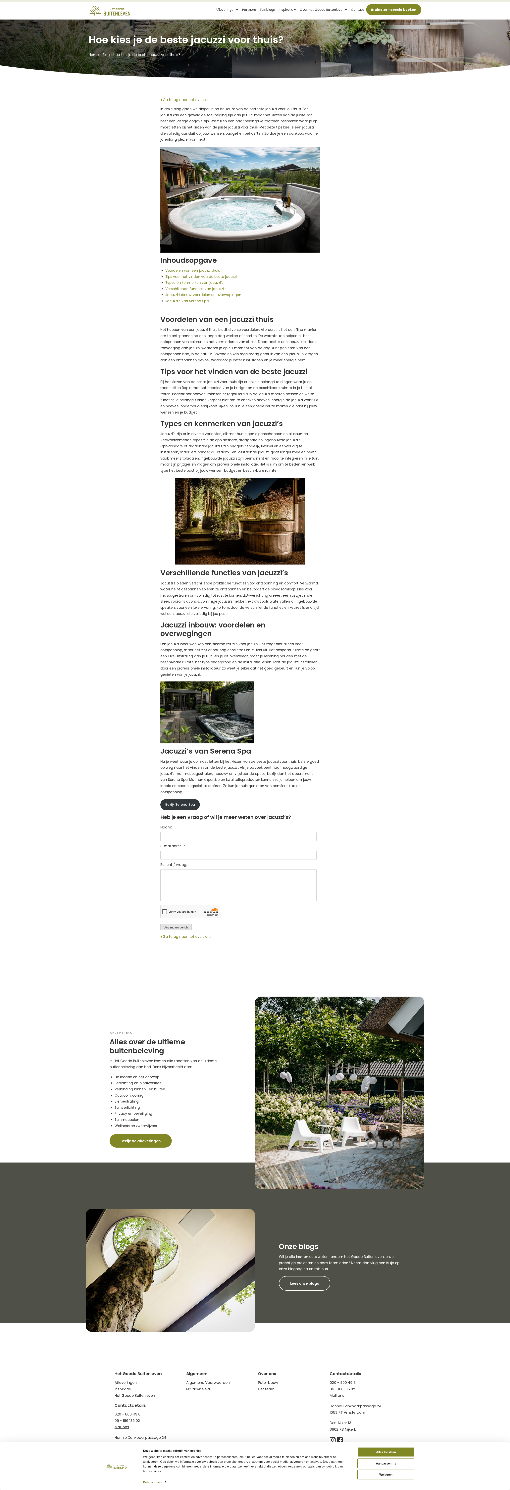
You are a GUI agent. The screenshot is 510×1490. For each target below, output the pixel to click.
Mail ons (122, 1426)
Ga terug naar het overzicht (186, 99)
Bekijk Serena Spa (180, 804)
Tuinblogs (267, 9)
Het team (266, 1389)
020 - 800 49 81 (128, 1414)
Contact (357, 9)
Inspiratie (286, 9)
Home (94, 54)
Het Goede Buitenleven (135, 1395)
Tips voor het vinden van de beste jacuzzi (202, 276)
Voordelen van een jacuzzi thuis (193, 270)
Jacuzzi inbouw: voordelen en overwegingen (203, 294)
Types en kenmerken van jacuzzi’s (195, 282)
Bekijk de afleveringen (141, 1140)
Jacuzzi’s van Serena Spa (187, 301)
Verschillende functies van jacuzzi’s (196, 288)
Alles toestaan (386, 1452)
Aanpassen (383, 1463)
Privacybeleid (198, 1389)
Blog (106, 54)
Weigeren (385, 1474)
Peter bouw (268, 1382)
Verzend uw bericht (176, 927)
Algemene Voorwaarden (208, 1382)
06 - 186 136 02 (127, 1420)
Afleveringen (225, 9)
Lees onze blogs (304, 1283)
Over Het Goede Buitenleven (322, 9)
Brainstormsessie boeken (393, 10)
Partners (249, 9)
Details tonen (152, 1482)
